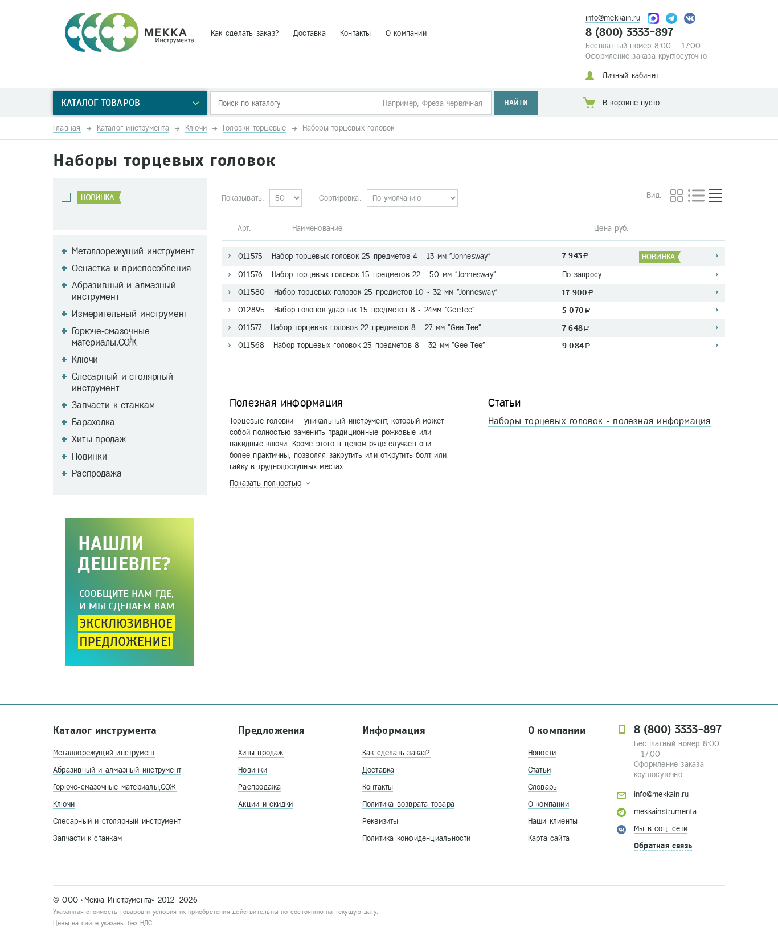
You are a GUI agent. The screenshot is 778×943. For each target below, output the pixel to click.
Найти (516, 103)
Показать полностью (265, 483)
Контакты (355, 33)
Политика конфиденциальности (416, 838)
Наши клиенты (553, 821)
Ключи (64, 804)
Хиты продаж (260, 753)
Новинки (252, 770)
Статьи (539, 770)
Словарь (543, 787)
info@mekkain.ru (612, 18)
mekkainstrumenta (665, 811)
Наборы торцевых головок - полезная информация (599, 421)
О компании (406, 33)
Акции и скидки (265, 804)
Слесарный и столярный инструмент (117, 821)
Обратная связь (663, 846)
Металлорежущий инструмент (104, 753)
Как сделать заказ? (245, 33)
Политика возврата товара (408, 804)
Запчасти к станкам (87, 838)
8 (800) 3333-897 (629, 32)
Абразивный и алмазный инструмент (117, 770)
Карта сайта (549, 838)
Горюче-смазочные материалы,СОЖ (115, 787)
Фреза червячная (452, 103)
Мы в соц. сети (660, 828)
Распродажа (259, 787)
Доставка (309, 33)
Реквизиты (380, 821)
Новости (542, 753)
